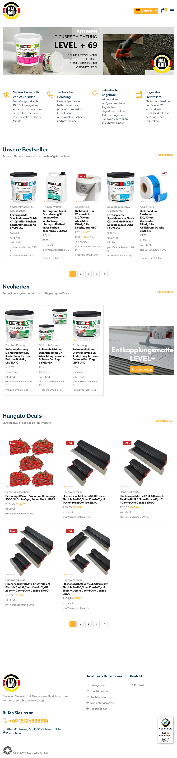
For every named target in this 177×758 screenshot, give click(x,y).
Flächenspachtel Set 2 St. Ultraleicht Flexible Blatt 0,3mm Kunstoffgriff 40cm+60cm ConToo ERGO (142, 499)
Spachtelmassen (100, 691)
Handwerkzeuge (73, 492)
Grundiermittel (52, 206)
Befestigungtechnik (17, 492)
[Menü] (171, 719)
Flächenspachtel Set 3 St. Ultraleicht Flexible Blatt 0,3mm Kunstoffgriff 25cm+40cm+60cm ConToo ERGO (27, 587)
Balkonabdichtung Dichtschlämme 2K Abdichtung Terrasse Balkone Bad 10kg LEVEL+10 (86, 356)
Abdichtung (82, 206)
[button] (164, 10)
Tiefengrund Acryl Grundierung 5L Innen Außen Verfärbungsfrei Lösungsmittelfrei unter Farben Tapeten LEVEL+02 (55, 220)
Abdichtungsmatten (102, 703)
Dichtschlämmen (15, 345)
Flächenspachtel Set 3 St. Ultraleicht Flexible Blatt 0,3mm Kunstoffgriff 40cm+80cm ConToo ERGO (85, 499)
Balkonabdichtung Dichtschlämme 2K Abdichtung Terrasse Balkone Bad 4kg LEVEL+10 (18, 356)
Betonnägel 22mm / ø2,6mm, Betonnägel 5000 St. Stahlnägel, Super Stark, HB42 (30, 497)
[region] (88, 53)
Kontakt (139, 685)
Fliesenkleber (98, 708)
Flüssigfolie (97, 685)
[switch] (165, 740)
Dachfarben (98, 697)
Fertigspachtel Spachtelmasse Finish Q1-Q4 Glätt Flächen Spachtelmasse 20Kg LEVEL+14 (120, 221)
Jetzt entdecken (141, 369)
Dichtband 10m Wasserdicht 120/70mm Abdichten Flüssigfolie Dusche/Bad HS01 (86, 219)
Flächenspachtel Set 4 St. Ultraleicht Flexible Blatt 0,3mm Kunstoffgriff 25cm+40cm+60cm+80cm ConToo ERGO (85, 588)
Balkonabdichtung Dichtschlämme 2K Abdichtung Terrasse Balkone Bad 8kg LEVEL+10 (52, 356)
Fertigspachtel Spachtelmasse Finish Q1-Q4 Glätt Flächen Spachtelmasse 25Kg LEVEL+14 (23, 221)
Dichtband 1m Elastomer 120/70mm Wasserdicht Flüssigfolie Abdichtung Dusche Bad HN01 (152, 220)
